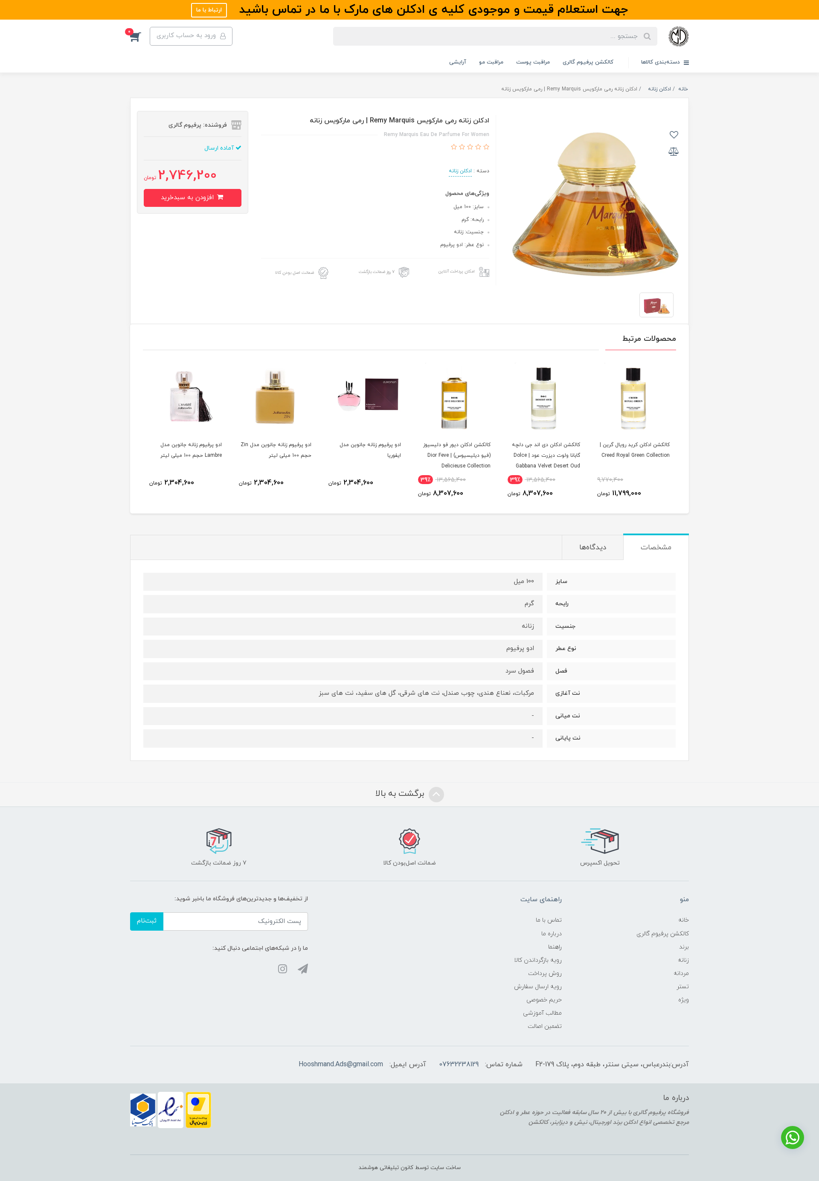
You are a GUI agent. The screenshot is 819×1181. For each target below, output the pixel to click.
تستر (683, 987)
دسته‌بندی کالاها (661, 62)
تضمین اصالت (545, 1026)
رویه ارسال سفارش (538, 987)
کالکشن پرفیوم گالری (588, 62)
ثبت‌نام (147, 921)
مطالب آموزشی (542, 1013)
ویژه (683, 1000)
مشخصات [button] (656, 548)
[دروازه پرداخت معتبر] (198, 1109)
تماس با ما (549, 920)
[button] (140, 36)
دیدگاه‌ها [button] (592, 548)
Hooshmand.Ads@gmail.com (341, 1064)
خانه (683, 920)
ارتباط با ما (209, 10)
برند (684, 947)
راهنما (555, 947)
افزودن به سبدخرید (188, 197)
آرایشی (457, 62)
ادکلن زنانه (460, 171)
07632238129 (459, 1064)
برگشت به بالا (401, 794)
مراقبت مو (491, 62)
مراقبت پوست (533, 62)
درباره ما (551, 934)
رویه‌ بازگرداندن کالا (538, 960)
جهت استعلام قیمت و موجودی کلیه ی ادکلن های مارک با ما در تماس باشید (431, 9)
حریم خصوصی (544, 1000)
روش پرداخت (545, 973)
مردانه (681, 973)
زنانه (683, 960)
